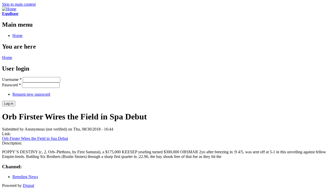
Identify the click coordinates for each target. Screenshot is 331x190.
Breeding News (25, 176)
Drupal (28, 185)
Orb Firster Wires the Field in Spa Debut (35, 138)
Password (11, 85)
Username (12, 79)
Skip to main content (19, 4)
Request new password (31, 94)
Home (17, 35)
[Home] (9, 9)
